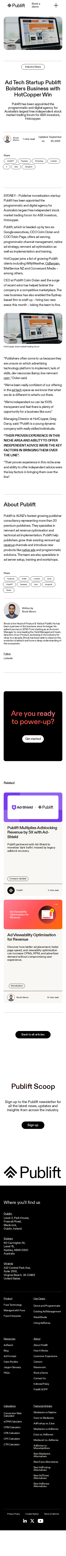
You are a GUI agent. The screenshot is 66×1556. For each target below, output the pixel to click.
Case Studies (11, 1362)
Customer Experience (45, 1356)
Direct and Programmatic (47, 1306)
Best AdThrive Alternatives (41, 1477)
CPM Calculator (12, 1427)
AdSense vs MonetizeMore (42, 1447)
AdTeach (8, 1345)
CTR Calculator (12, 1444)
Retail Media (40, 1317)
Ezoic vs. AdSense (43, 1434)
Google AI (28, 167)
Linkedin (8, 658)
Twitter (24, 579)
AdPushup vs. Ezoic (44, 1423)
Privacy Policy (13, 1514)
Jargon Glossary (12, 1367)
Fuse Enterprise (12, 1316)
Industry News (33, 67)
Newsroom (40, 1367)
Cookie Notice (31, 1514)
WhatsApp (39, 161)
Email (49, 579)
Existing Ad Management (47, 1311)
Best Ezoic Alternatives (46, 1462)
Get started (33, 739)
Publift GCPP (40, 1389)
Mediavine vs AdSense (46, 1429)
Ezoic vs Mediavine (44, 1418)
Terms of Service (51, 1514)
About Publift (41, 1345)
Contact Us (40, 1378)
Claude (8, 590)
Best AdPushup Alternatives (42, 1468)
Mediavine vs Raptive (45, 1412)
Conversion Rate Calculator (13, 1414)
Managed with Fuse (14, 1310)
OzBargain (52, 263)
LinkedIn (53, 161)
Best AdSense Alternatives (41, 1485)
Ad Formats (10, 1356)
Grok (16, 167)
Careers (38, 1362)
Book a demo (36, 5)
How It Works (41, 1350)
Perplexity (24, 161)
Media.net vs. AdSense (46, 1440)
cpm (7, 378)
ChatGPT (10, 161)
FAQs (7, 1373)
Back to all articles (32, 1034)
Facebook (10, 579)
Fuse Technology (13, 1305)
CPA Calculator (12, 1433)
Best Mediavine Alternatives (42, 1455)
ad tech (17, 390)
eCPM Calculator (13, 1421)
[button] (56, 5)
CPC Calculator (12, 1439)
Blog (6, 1350)
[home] (16, 5)
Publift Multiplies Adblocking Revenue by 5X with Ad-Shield (32, 832)
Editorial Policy (41, 1384)
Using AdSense (42, 1323)
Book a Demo (41, 1373)
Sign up (32, 1125)
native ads (28, 550)
